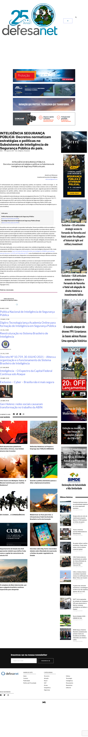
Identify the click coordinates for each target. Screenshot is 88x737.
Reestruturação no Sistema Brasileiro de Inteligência (24, 335)
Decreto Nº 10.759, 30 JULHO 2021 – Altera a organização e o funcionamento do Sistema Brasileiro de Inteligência (28, 360)
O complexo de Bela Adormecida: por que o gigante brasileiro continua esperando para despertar (13, 587)
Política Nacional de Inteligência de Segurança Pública (27, 313)
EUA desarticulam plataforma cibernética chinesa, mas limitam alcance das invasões (12, 449)
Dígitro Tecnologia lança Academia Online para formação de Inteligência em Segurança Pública (28, 324)
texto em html (6, 218)
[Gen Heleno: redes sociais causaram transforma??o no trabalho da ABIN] (6, 397)
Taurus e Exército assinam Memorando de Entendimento (80, 531)
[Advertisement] (44, 49)
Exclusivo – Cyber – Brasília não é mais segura (27, 382)
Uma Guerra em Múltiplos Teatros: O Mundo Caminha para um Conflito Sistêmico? (13, 483)
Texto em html (6, 222)
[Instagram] (8, 695)
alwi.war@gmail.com (51, 179)
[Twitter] (4, 695)
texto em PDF (14, 218)
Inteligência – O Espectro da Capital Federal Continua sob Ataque (26, 372)
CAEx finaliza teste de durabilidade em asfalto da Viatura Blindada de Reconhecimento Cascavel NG (80, 561)
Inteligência (20, 150)
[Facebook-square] (1, 695)
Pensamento (27, 150)
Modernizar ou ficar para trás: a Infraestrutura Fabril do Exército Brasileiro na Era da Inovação (41, 517)
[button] (76, 17)
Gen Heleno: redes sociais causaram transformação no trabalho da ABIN (21, 405)
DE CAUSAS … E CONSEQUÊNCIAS (12, 515)
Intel (16, 150)
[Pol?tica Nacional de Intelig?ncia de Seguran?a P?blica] (9, 305)
